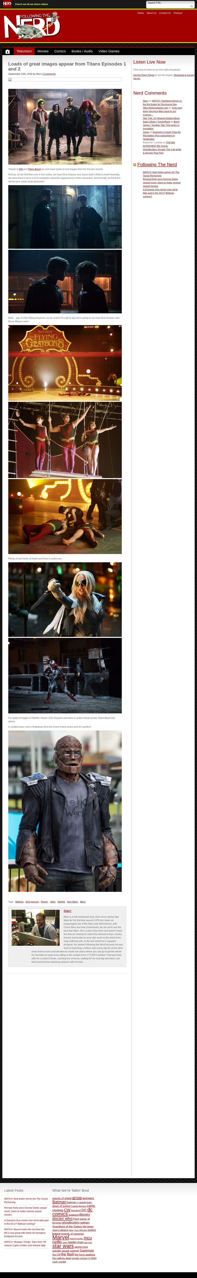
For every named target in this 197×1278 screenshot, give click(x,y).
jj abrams (63, 1230)
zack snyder (59, 1261)
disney (84, 1214)
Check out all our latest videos (31, 4)
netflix (57, 1242)
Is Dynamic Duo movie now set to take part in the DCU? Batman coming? (160, 193)
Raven (44, 901)
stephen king (81, 1247)
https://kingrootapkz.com (155, 108)
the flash (67, 1254)
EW (21, 169)
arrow (77, 1198)
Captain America (78, 1206)
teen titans (72, 901)
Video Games (108, 51)
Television (24, 51)
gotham (85, 1222)
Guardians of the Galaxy (67, 1226)
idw (84, 1226)
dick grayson (32, 901)
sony (65, 1242)
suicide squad (60, 1250)
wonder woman (80, 1258)
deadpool (73, 1214)
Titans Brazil (34, 169)
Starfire (61, 901)
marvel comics (76, 1238)
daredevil (76, 1210)
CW (67, 1210)
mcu (88, 1237)
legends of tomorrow (72, 1234)
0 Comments (49, 74)
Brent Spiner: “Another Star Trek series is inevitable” (161, 125)
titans (83, 901)
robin (52, 901)
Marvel (60, 1237)
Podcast (178, 13)
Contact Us (165, 13)
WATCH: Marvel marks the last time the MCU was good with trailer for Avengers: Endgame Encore (25, 1233)
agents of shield (62, 1198)
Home (141, 13)
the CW (56, 1254)
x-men (92, 1258)
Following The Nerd (157, 164)
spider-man (75, 1242)
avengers (88, 1198)
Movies (43, 51)
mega (146, 132)
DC (84, 1210)
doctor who (62, 1218)
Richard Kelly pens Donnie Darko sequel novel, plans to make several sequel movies (161, 182)
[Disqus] (67, 1022)
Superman (87, 1250)
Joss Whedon (80, 1230)
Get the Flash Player (143, 75)
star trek (88, 1242)
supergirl (74, 1250)
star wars (63, 1246)
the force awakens (85, 1254)
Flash (76, 1218)
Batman (19, 901)
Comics (60, 51)
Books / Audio (82, 51)
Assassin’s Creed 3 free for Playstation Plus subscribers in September (162, 135)
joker (71, 1230)
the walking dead (61, 1258)
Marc (67, 911)
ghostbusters (71, 1222)
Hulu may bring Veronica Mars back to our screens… (162, 111)
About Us (151, 13)
